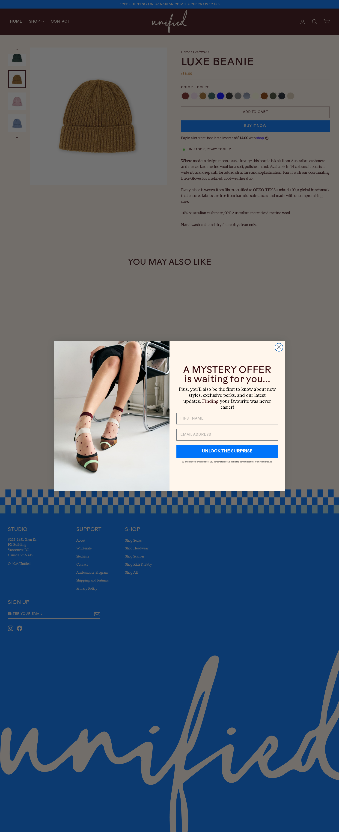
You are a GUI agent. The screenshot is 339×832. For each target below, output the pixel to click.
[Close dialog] (279, 347)
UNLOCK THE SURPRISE (227, 451)
